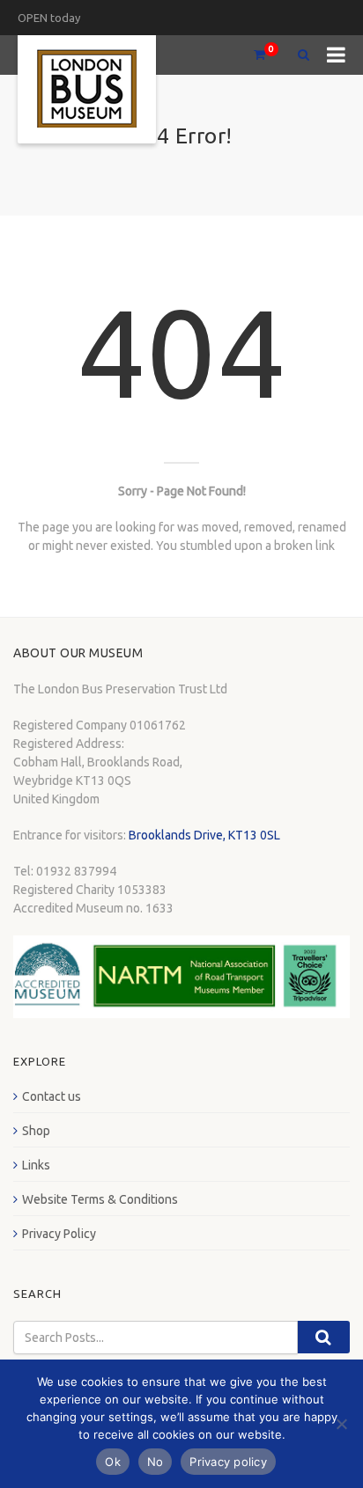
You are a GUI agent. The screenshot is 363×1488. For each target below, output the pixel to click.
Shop (36, 1131)
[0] (252, 55)
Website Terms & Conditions (100, 1199)
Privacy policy (228, 1462)
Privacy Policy (59, 1234)
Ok (113, 1462)
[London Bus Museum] (87, 89)
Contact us (51, 1096)
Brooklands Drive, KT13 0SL (204, 835)
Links (36, 1165)
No (155, 1462)
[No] (341, 1424)
